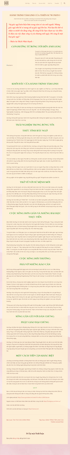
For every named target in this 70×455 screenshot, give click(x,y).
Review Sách (42, 3)
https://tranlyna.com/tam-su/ (52, 401)
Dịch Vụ (50, 3)
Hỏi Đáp (27, 3)
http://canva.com (34, 409)
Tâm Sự (34, 3)
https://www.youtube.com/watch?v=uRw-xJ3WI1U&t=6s (33, 397)
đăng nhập (16, 438)
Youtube (57, 3)
